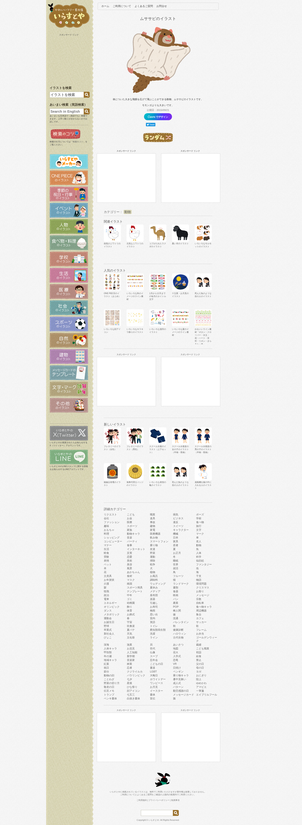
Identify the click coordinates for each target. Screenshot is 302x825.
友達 (152, 549)
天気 (129, 633)
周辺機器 (201, 610)
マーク (200, 533)
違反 (175, 522)
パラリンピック (136, 675)
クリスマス (202, 587)
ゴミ (129, 599)
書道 (152, 667)
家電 (152, 529)
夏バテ (131, 629)
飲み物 (154, 537)
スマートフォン (159, 541)
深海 (106, 644)
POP (176, 606)
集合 (198, 614)
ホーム (105, 6)
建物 (152, 525)
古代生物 (178, 637)
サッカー (201, 622)
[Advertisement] (69, 59)
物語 (198, 579)
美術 (129, 560)
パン (175, 599)
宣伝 (152, 698)
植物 (152, 572)
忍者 (129, 667)
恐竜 (175, 659)
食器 (175, 591)
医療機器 (155, 533)
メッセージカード (183, 694)
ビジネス (178, 518)
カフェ (200, 618)
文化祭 (131, 637)
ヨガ (198, 671)
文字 (198, 529)
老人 (198, 541)
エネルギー (110, 602)
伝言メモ (109, 690)
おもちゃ (109, 529)
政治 (106, 595)
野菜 (152, 552)
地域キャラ (110, 659)
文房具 (108, 575)
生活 (106, 549)
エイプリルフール (206, 694)
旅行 (198, 525)
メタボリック (112, 614)
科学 (198, 556)
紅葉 (106, 663)
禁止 (198, 659)
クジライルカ (135, 671)
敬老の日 (109, 686)
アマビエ (201, 686)
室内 (152, 618)
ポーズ (200, 514)
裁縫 (198, 644)
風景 (129, 568)
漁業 (129, 644)
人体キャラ (110, 648)
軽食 (106, 552)
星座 (129, 683)
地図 (175, 648)
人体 (198, 552)
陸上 (198, 679)
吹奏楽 (131, 625)
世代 (152, 648)
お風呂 (154, 575)
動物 (127, 212)
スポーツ (132, 525)
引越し (154, 602)
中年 (129, 595)
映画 (175, 595)
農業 (175, 602)
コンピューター (113, 541)
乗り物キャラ (181, 675)
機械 (175, 533)
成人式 (177, 683)
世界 (175, 564)
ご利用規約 (141, 800)
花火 (175, 652)
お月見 (154, 686)
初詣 (198, 652)
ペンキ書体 (110, 698)
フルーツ (178, 575)
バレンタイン (181, 622)
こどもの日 (156, 663)
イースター (156, 690)
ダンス (108, 610)
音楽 (129, 537)
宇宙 (129, 622)
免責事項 (175, 800)
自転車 (200, 602)
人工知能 (132, 652)
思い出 (154, 614)
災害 (129, 552)
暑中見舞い (179, 679)
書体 (152, 694)
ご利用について (122, 6)
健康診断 (178, 629)
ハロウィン (179, 633)
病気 (175, 514)
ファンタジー (204, 564)
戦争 (152, 564)
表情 (106, 560)
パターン (178, 686)
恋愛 (129, 556)
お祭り (200, 591)
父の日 (200, 663)
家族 (129, 529)
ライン (154, 637)
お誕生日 (109, 622)
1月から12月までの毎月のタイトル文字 (157, 296)
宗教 (198, 599)
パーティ (132, 541)
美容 (129, 564)
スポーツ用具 (135, 587)
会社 (106, 518)
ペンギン (178, 671)
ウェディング (158, 583)
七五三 (131, 694)
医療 (129, 522)
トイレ (154, 625)
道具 (152, 518)
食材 (129, 575)
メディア (155, 591)
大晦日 (154, 675)
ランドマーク (181, 583)
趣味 (106, 525)
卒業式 (108, 629)
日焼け (177, 667)
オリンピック (112, 606)
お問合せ (161, 6)
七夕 (129, 679)
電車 (106, 599)
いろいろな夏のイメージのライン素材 (180, 332)
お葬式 (131, 614)
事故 (152, 522)
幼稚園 (131, 602)
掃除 (152, 560)
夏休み (154, 587)
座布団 (154, 595)
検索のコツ (78, 141)
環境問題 (201, 583)
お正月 (177, 552)
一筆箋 (200, 690)
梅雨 (152, 610)
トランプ (109, 694)
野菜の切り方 (112, 683)
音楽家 (131, 659)
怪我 (106, 591)
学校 (198, 518)
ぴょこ (108, 637)
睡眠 (175, 560)
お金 (129, 518)
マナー (108, 545)
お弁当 (200, 633)
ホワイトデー (158, 679)
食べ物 (200, 522)
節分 (106, 671)
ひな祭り (132, 686)
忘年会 (154, 659)
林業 (129, 663)
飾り (129, 606)
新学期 (131, 656)
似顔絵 (200, 560)
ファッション (112, 522)
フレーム (201, 629)
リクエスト (110, 514)
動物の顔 (109, 675)
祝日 (106, 667)
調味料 (154, 579)
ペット (108, 564)
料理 (106, 533)
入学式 (177, 656)
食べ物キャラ (204, 606)
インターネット (136, 549)
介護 (106, 583)
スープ (154, 656)
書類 (175, 587)
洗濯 (152, 633)
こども (131, 514)
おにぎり (201, 675)
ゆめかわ (201, 683)
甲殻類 (108, 652)
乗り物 (154, 545)
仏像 (152, 652)
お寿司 (154, 606)
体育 (129, 610)
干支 (198, 575)
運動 (152, 556)
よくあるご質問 (144, 6)
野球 (106, 625)
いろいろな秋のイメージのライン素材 (135, 296)
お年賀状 (109, 579)
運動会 (108, 618)
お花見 (131, 648)
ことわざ (109, 679)
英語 (152, 622)
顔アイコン (133, 690)
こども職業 (202, 648)
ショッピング (112, 537)
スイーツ (178, 525)
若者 (175, 545)
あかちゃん (133, 572)
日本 (175, 537)
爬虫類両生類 (158, 629)
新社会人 (109, 633)
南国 (129, 583)
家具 (175, 541)
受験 (106, 556)
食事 (129, 545)
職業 (152, 514)
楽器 (152, 599)
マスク (131, 579)
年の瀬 (108, 656)
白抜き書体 (133, 698)
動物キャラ (133, 533)
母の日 (200, 667)
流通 (175, 618)
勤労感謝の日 (181, 690)
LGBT (153, 671)
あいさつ (178, 644)
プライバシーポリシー (159, 800)
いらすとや (154, 820)
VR (175, 663)
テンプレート (135, 591)
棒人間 (177, 610)
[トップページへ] (69, 28)
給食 (198, 656)
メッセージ (202, 595)
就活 (175, 568)
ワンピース (156, 683)
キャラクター (181, 529)
